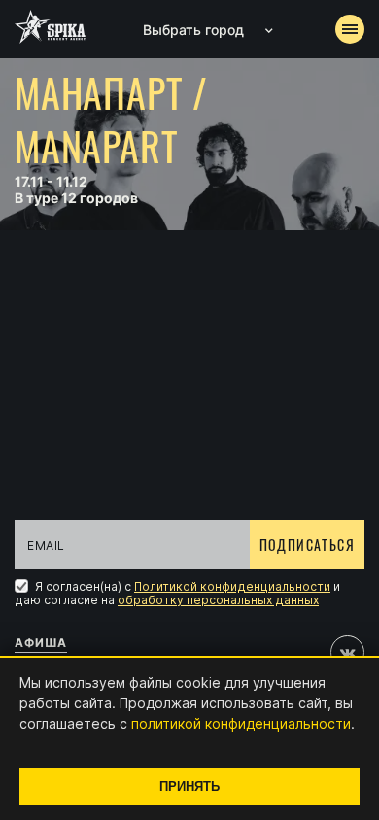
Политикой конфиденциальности (232, 586)
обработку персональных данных (218, 600)
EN (225, 355)
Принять (189, 786)
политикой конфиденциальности (241, 723)
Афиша (41, 642)
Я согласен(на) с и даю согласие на (177, 592)
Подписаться (307, 544)
